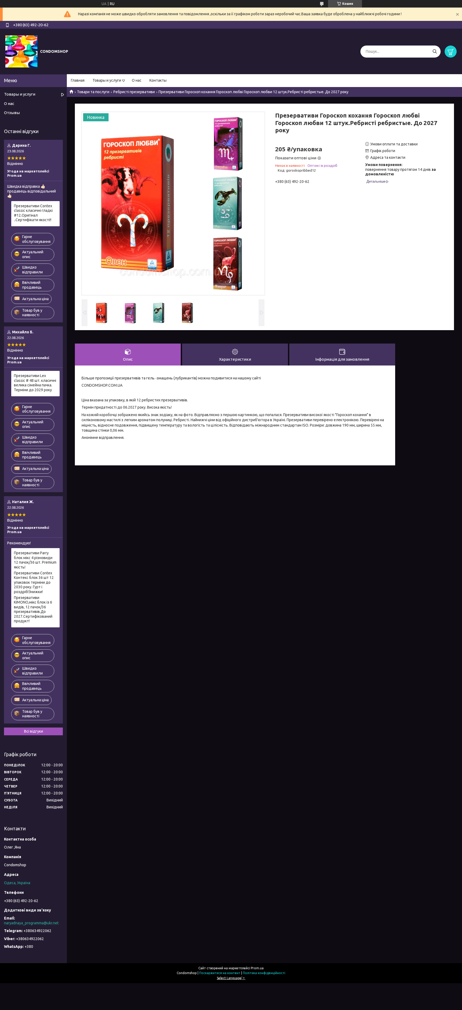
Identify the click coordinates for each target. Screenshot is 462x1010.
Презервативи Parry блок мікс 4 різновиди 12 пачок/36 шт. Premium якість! (35, 560)
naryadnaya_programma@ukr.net (31, 923)
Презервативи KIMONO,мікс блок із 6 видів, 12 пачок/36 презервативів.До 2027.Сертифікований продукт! (33, 609)
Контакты (158, 80)
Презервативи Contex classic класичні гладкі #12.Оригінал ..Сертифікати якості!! (33, 213)
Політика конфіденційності (264, 973)
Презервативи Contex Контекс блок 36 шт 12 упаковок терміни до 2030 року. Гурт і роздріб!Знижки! (34, 582)
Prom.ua (257, 968)
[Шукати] (435, 52)
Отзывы (12, 112)
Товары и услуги (107, 80)
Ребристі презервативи (134, 92)
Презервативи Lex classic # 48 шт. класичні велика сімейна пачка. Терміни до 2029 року (35, 383)
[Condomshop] (21, 51)
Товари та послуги (93, 92)
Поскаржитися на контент (219, 973)
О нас (136, 80)
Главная (77, 80)
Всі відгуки (33, 731)
